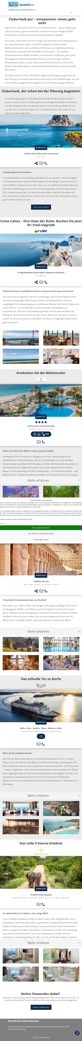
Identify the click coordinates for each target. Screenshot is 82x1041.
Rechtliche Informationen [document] (23, 1021)
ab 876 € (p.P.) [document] (41, 267)
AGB (66, 1026)
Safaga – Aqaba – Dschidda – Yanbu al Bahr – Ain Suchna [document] (41, 584)
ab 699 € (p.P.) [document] (41, 889)
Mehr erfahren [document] (38, 480)
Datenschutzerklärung (24, 1026)
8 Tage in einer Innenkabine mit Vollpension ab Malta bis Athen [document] (41, 731)
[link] (41, 141)
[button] (36, 163)
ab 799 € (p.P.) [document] (41, 148)
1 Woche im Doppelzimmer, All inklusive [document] (41, 429)
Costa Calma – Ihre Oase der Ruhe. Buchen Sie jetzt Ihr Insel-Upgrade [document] (41, 223)
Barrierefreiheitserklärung (16, 1029)
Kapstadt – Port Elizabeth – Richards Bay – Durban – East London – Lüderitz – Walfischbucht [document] (41, 898)
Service (47, 1026)
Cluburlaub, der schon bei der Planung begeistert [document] (41, 91)
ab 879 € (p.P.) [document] (41, 575)
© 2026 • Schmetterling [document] (41, 1038)
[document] (42, 21)
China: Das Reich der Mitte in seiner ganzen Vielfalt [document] (28, 451)
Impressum (12, 1026)
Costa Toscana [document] (41, 157)
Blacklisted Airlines (58, 1026)
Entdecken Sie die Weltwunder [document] (41, 373)
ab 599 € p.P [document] (41, 722)
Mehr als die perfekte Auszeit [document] (17, 753)
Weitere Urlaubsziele (41, 1007)
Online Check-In (38, 1026)
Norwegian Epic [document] (41, 276)
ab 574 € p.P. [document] (41, 417)
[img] (35, 434)
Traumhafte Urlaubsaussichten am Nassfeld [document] (24, 600)
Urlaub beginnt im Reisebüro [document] (17, 172)
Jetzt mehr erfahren (41, 207)
